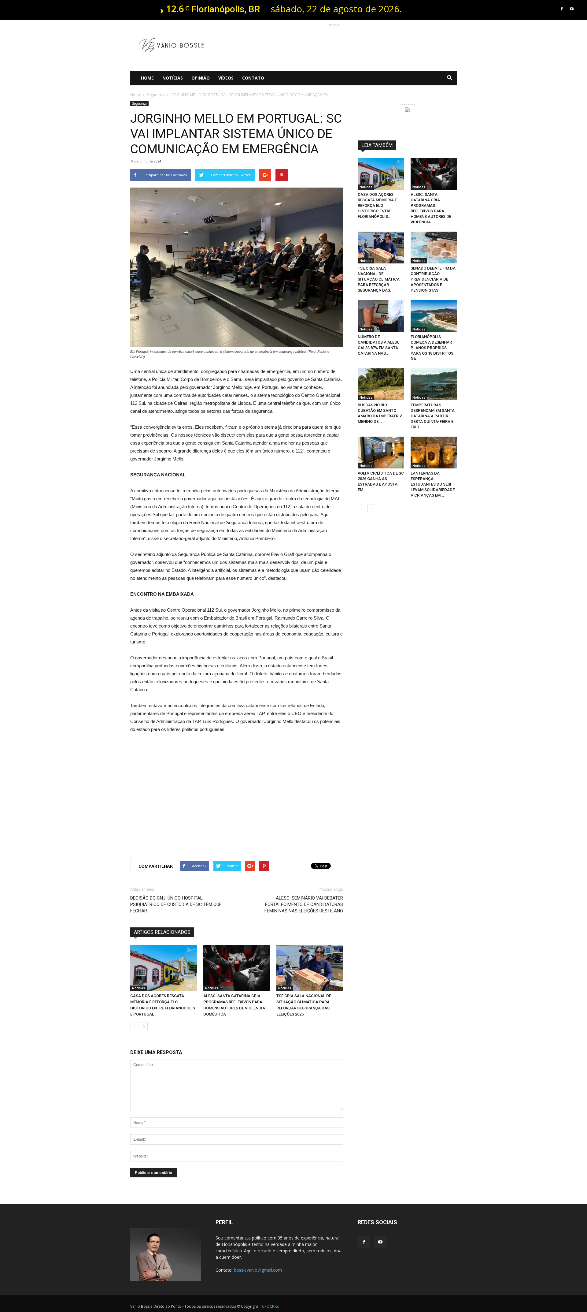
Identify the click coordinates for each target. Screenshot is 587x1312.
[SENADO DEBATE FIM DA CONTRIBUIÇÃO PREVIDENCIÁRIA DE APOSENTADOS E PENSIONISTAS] (434, 247)
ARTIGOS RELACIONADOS (162, 932)
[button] (449, 78)
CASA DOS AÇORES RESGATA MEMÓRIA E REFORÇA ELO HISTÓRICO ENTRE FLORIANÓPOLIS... (377, 205)
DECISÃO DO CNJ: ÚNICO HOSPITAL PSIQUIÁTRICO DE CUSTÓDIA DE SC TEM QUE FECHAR (176, 904)
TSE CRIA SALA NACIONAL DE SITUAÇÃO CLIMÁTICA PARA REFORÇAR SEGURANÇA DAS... (379, 279)
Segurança (139, 103)
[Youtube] (571, 9)
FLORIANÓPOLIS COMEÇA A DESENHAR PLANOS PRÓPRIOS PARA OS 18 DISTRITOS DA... (432, 347)
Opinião (200, 78)
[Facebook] (561, 9)
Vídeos (226, 78)
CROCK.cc (270, 1306)
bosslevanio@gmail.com (258, 1270)
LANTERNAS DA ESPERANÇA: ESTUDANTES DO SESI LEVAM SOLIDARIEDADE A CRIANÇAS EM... (433, 484)
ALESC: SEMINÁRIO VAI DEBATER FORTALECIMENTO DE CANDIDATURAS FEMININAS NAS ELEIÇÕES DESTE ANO (303, 904)
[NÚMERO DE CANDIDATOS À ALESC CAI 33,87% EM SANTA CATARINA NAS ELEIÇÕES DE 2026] (381, 316)
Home (147, 78)
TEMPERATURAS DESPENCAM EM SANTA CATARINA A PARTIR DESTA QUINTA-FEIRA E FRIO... (433, 416)
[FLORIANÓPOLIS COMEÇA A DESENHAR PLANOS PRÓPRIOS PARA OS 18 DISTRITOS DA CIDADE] (434, 316)
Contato (253, 78)
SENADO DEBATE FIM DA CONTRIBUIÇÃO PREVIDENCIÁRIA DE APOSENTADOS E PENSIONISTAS (433, 279)
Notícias (172, 78)
